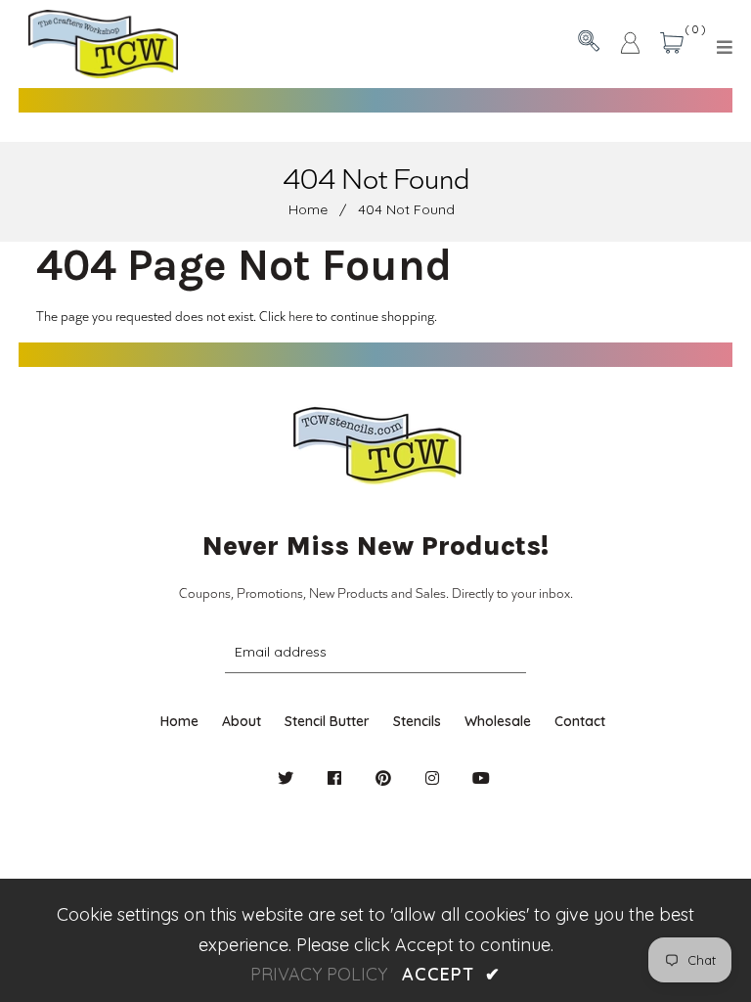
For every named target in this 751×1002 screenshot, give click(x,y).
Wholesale (497, 721)
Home (308, 209)
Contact (579, 721)
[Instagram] (432, 778)
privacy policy (318, 974)
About (241, 721)
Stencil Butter (327, 721)
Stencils (417, 721)
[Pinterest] (383, 778)
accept (451, 974)
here (300, 315)
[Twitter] (285, 778)
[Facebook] (334, 778)
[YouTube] (481, 778)
